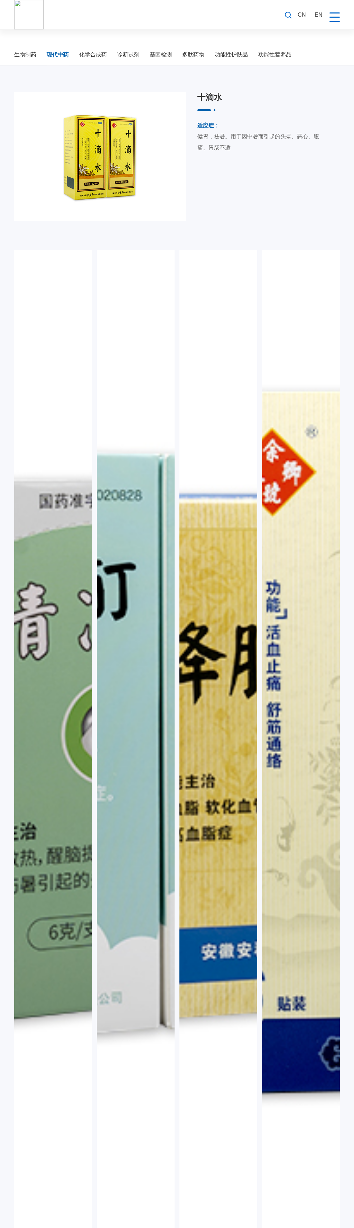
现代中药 (58, 54)
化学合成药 (93, 54)
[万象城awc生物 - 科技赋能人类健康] (29, 14)
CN (302, 15)
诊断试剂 (128, 54)
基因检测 (161, 54)
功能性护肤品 (231, 54)
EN (319, 15)
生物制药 (25, 54)
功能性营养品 (274, 54)
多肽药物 (193, 54)
